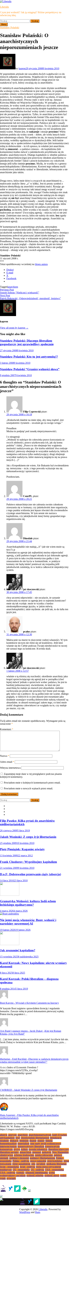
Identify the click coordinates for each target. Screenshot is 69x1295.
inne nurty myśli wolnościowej (45, 1143)
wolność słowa (51, 1175)
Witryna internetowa (10, 767)
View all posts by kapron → (14, 327)
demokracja (56, 1137)
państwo (58, 1155)
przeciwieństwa (55, 1161)
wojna (52, 1172)
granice (41, 1140)
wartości (20, 1172)
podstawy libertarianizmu (42, 1158)
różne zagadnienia (21, 1163)
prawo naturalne (38, 1161)
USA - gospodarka (54, 1169)
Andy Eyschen (59, 1134)
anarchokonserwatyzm (40, 1134)
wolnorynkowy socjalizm (13, 1175)
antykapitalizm (7, 1137)
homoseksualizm (8, 1143)
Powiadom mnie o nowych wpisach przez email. (28, 788)
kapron (22, 68)
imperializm (23, 1143)
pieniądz (4, 1158)
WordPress (24, 1212)
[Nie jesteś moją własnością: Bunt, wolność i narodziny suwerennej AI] (9, 913)
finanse (33, 1140)
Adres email (7, 761)
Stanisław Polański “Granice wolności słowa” (30, 369)
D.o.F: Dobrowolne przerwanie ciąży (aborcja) (30, 874)
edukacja (14, 1140)
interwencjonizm (8, 1146)
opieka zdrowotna (44, 1155)
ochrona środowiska (24, 1155)
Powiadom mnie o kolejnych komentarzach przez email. (32, 782)
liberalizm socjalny (9, 1152)
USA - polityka (7, 1172)
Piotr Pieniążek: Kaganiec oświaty (22, 849)
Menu (3, 24)
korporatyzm (6, 1149)
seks (33, 1163)
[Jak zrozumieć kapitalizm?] (9, 944)
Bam (37, 1212)
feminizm (24, 1140)
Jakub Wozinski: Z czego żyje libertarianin (28, 837)
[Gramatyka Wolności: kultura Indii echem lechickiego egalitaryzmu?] (9, 894)
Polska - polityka (20, 1161)
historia (49, 1140)
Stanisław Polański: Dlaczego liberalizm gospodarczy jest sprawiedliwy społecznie (27, 342)
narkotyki (46, 1152)
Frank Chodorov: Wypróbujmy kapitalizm (28, 861)
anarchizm (13, 286)
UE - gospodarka (21, 1169)
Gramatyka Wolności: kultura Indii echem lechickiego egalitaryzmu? (28, 902)
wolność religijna (35, 1175)
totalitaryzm (6, 1169)
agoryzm (12, 1134)
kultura (24, 1149)
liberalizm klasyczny (58, 1149)
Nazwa (4, 755)
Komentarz (6, 729)
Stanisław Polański (9, 27)
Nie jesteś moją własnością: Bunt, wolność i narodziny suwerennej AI (28, 921)
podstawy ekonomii (19, 1158)
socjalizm (41, 1163)
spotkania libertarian (56, 1163)
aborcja (3, 1134)
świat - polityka (27, 1166)
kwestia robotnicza (38, 1149)
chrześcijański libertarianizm (35, 1137)
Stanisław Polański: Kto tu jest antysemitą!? (29, 356)
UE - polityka (37, 1169)
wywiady (11, 1178)
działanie (4, 1140)
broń (17, 1137)
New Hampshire (60, 1152)
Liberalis (4, 6)
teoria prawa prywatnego (48, 1166)
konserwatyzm (52, 1146)
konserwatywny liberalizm (30, 1146)
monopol (36, 1152)
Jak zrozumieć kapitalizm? (17, 950)
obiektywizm (6, 1155)
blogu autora (41, 264)
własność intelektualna (36, 1172)
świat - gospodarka (9, 1166)
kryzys (16, 1149)
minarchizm (25, 1152)
